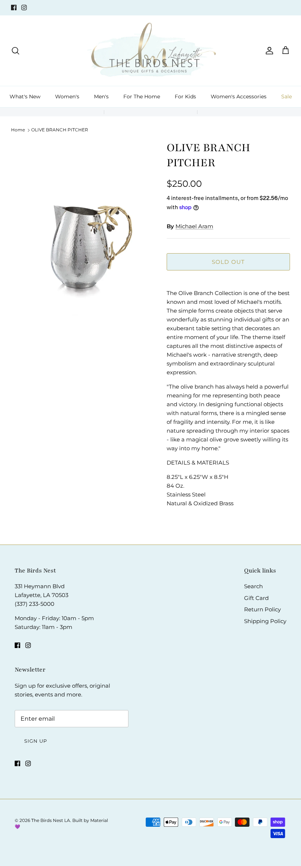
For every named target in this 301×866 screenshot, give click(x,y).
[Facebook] (14, 7)
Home (18, 129)
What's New (25, 96)
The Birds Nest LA (50, 820)
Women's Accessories (238, 96)
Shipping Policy (265, 621)
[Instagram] (24, 7)
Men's (101, 96)
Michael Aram (194, 226)
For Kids (185, 96)
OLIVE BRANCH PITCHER (59, 129)
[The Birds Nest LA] (151, 51)
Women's (67, 96)
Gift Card (256, 597)
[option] (80, 245)
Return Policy (262, 609)
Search (253, 586)
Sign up (35, 741)
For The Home (141, 96)
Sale (286, 96)
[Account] (268, 50)
